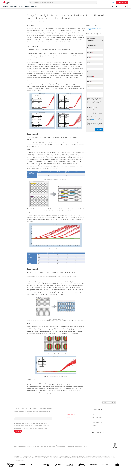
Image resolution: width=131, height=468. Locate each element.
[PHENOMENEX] (105, 465)
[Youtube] (103, 433)
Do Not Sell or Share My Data (99, 412)
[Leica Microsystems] (81, 465)
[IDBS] (57, 464)
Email (89, 57)
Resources (10, 10)
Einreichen (99, 129)
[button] (31, 2)
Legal (93, 414)
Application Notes (28, 10)
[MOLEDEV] (93, 465)
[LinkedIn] (98, 433)
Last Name (90, 52)
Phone (88, 62)
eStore (113, 2)
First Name (90, 47)
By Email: (89, 107)
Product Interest (91, 38)
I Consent (96, 107)
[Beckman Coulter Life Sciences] (9, 2)
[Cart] (116, 6)
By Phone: (90, 112)
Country (89, 71)
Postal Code (90, 76)
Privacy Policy (94, 119)
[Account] (121, 6)
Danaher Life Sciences (97, 428)
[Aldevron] (34, 465)
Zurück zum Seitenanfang (110, 402)
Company (89, 67)
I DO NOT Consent (98, 113)
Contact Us (69, 412)
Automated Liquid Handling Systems (94, 29)
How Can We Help (91, 43)
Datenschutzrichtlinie (97, 422)
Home (4, 10)
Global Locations (71, 414)
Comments (90, 91)
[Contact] (112, 6)
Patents (94, 420)
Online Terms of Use (97, 417)
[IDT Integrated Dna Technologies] (69, 465)
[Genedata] (46, 464)
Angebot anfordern (122, 2)
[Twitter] (100, 433)
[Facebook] (93, 433)
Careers (68, 409)
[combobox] (63, 2)
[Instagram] (95, 433)
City (88, 86)
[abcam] (22, 464)
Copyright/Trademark (97, 409)
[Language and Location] (125, 6)
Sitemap (94, 425)
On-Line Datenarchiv (18, 10)
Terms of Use (22, 426)
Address (89, 81)
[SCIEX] (116, 465)
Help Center (69, 417)
